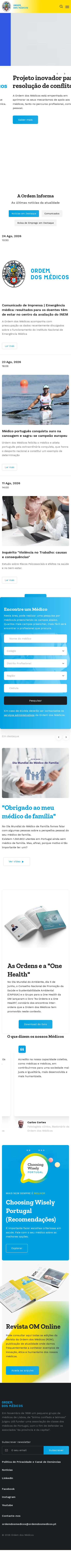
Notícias (7, 1469)
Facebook (8, 1488)
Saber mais (14, 119)
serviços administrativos (19, 715)
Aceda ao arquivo (22, 1370)
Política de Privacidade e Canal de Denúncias (31, 1461)
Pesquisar (35, 700)
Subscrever (56, 1450)
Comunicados (51, 213)
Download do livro (35, 1024)
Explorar (16, 1248)
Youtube (7, 1505)
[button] (57, 74)
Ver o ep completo (19, 854)
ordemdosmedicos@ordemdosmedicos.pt (29, 1524)
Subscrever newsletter (16, 1442)
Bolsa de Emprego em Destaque (35, 223)
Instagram (8, 1497)
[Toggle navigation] (67, 6)
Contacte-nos (11, 1515)
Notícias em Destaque (24, 213)
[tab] (27, 1150)
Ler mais (9, 346)
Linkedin (7, 1478)
